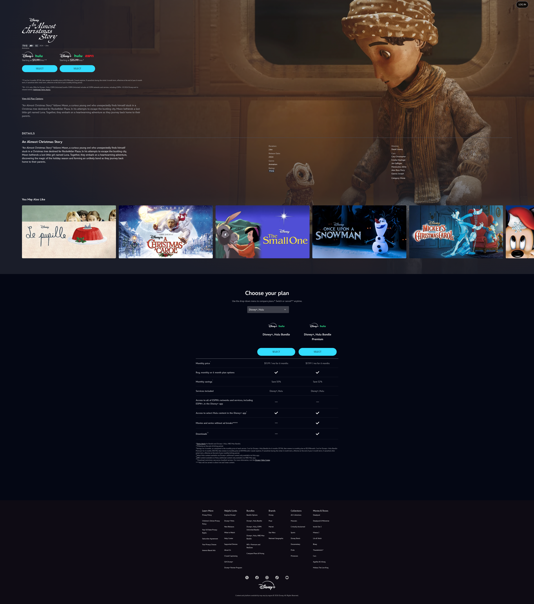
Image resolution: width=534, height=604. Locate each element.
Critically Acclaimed (298, 527)
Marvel (271, 527)
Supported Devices (231, 544)
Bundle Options (252, 515)
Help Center (228, 538)
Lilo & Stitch (317, 538)
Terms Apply (201, 444)
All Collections (296, 515)
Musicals (294, 521)
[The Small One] (263, 231)
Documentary (295, 544)
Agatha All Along (319, 562)
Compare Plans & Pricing (255, 553)
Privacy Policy (207, 515)
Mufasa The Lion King (320, 568)
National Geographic (276, 538)
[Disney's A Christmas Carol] (166, 231)
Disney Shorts (295, 538)
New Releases (229, 527)
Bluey (315, 544)
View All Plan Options (32, 98)
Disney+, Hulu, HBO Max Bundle (255, 537)
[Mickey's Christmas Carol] (456, 231)
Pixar (270, 521)
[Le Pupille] (69, 231)
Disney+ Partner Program (233, 568)
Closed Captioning (231, 556)
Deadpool (316, 515)
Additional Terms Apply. (41, 90)
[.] (247, 577)
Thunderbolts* (318, 550)
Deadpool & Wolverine (321, 521)
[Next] (528, 231)
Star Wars (272, 533)
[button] (233, 510)
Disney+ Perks (229, 521)
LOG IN (522, 4)
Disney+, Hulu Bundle (254, 521)
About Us (227, 550)
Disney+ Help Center (262, 460)
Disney (271, 515)
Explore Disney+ (230, 515)
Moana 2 (316, 533)
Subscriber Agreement (210, 539)
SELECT (40, 68)
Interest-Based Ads (209, 550)
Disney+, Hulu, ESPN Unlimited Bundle (254, 528)
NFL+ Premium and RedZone (253, 546)
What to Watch (229, 533)
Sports (293, 533)
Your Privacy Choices (209, 545)
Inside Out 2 (317, 527)
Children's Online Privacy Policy (211, 522)
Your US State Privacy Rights (209, 531)
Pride (293, 550)
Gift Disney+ (228, 562)
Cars (314, 556)
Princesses (294, 556)
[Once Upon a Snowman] (359, 231)
